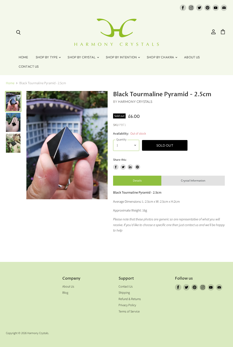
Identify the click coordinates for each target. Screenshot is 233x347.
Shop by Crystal (82, 57)
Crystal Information (193, 180)
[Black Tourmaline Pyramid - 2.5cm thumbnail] (13, 101)
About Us (192, 57)
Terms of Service (129, 311)
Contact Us (29, 66)
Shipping (124, 292)
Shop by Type (47, 57)
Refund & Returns (130, 299)
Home (23, 57)
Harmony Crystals (135, 101)
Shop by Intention (122, 57)
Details (137, 180)
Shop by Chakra (161, 57)
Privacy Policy (127, 305)
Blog (65, 292)
